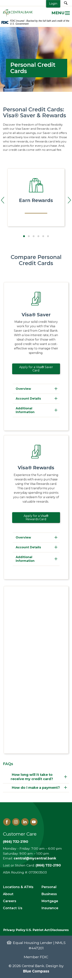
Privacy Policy (14, 930)
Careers (9, 901)
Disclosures (59, 930)
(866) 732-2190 (15, 842)
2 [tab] (29, 236)
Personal (48, 887)
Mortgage (49, 901)
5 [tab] (43, 236)
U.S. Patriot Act (38, 930)
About (8, 894)
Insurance (49, 908)
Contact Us (12, 908)
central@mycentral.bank (35, 858)
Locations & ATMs (18, 887)
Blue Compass (36, 971)
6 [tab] (48, 236)
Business (49, 894)
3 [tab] (34, 236)
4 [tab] (38, 236)
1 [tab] (24, 236)
